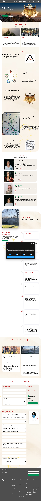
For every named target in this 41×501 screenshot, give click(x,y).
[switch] (17, 254)
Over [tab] (30, 245)
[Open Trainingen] (26, 1)
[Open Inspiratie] (30, 1)
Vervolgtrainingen (13, 488)
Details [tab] (20, 245)
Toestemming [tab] (10, 245)
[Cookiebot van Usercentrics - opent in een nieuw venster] (31, 243)
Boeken (27, 487)
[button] (14, 414)
